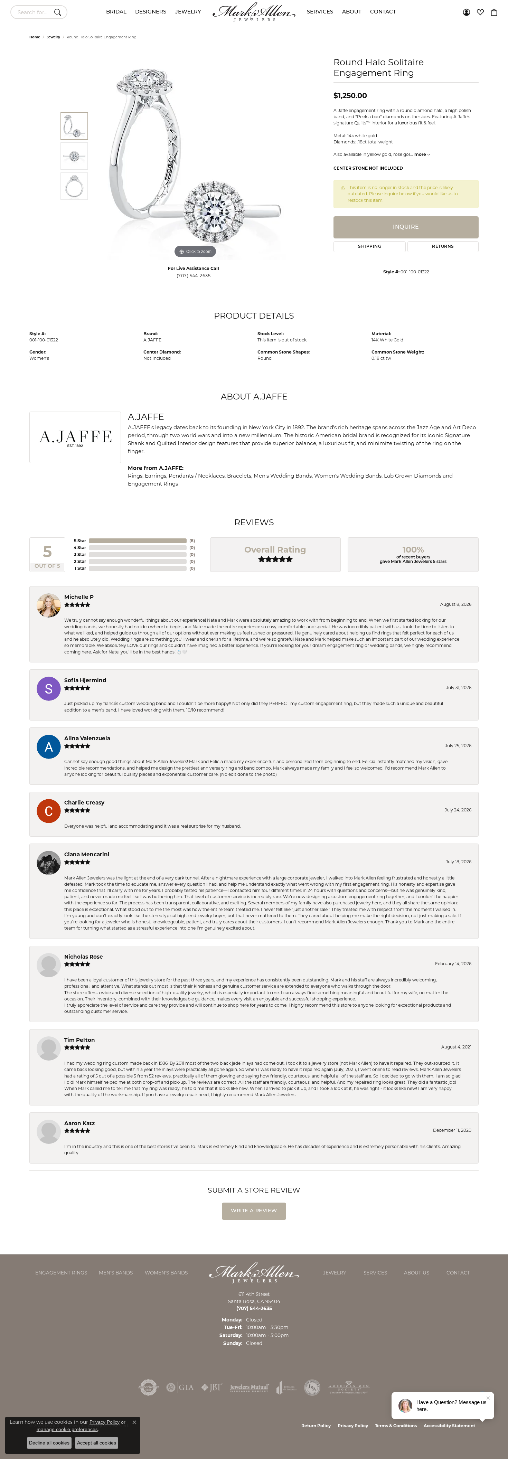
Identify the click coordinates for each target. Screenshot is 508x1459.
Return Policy (316, 1425)
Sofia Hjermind (85, 680)
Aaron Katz (79, 1123)
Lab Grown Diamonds (412, 475)
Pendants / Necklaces (197, 475)
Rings (135, 475)
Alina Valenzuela (87, 738)
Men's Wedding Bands (283, 475)
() (192, 540)
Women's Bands (166, 1273)
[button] (466, 12)
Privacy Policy (353, 1425)
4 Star (80, 547)
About (351, 12)
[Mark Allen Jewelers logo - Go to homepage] (254, 12)
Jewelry (188, 12)
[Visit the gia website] (180, 1387)
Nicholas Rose (83, 956)
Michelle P (79, 597)
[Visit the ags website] (349, 1387)
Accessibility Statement (449, 1425)
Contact (383, 12)
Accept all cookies (96, 1443)
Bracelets (239, 475)
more (420, 154)
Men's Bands (116, 1273)
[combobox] (31, 12)
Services (320, 12)
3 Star (80, 554)
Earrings (155, 475)
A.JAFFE (152, 339)
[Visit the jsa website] (312, 1387)
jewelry (53, 37)
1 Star (80, 568)
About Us (416, 1273)
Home (34, 37)
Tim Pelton (79, 1040)
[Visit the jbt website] (212, 1387)
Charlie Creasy (84, 802)
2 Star (80, 561)
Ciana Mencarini (87, 854)
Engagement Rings (153, 483)
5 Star (80, 540)
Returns (443, 247)
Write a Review (254, 1211)
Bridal (116, 12)
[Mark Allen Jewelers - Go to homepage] (254, 1272)
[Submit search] (59, 12)
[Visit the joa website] (286, 1387)
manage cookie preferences (67, 1429)
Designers (150, 12)
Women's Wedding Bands (348, 475)
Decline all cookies (49, 1443)
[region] (195, 156)
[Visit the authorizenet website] (148, 1387)
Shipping (369, 247)
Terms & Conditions (396, 1425)
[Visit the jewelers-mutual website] (250, 1387)
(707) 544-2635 (194, 275)
